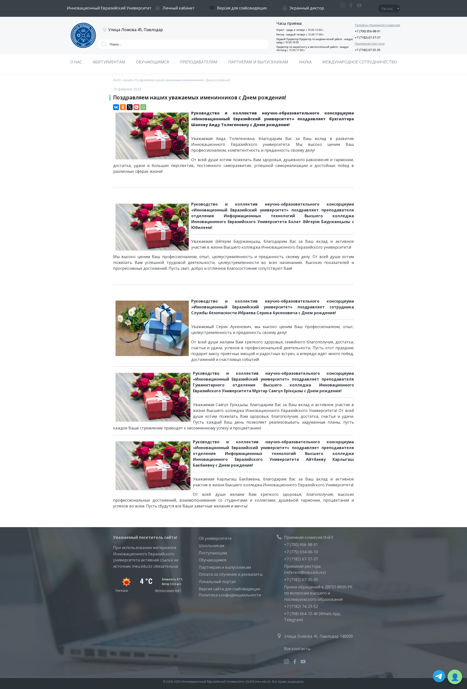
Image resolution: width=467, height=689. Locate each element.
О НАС (76, 62)
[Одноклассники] (123, 107)
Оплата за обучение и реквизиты (230, 574)
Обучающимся (212, 560)
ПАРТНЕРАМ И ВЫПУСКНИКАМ (258, 62)
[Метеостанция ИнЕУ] (148, 590)
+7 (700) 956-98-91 (367, 31)
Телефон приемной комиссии (377, 25)
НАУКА (305, 62)
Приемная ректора (370, 43)
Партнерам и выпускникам (225, 567)
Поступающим (213, 553)
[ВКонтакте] (116, 107)
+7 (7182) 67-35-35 (367, 50)
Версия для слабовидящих (242, 8)
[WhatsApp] (143, 107)
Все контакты (297, 648)
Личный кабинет (178, 8)
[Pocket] (136, 107)
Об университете (215, 538)
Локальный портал (217, 581)
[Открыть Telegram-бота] (439, 677)
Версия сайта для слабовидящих (229, 589)
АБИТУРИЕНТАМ (109, 62)
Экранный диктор (306, 8)
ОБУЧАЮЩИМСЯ (152, 62)
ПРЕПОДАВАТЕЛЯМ (198, 62)
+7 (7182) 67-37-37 (367, 37)
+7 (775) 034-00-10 (301, 552)
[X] (130, 107)
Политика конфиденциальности (230, 595)
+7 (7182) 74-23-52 (301, 606)
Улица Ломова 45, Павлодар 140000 (318, 636)
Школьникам (211, 545)
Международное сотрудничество (359, 62)
